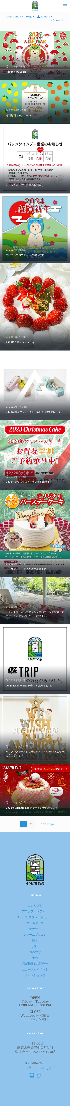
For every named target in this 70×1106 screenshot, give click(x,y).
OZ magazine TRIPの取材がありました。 (29, 685)
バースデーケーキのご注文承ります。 (27, 569)
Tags (29, 16)
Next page (47, 824)
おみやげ (35, 952)
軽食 (35, 940)
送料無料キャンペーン (18, 115)
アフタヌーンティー (35, 911)
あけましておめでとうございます (25, 255)
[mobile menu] (64, 6)
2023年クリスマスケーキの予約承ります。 (30, 481)
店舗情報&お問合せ (35, 964)
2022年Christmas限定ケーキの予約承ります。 (33, 807)
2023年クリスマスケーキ (20, 342)
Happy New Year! (16, 71)
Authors (45, 16)
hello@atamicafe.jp (35, 1067)
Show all (58, 20)
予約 (35, 958)
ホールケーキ (35, 923)
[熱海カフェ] (35, 6)
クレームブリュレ (35, 934)
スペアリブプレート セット (35, 917)
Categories (13, 16)
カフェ (35, 946)
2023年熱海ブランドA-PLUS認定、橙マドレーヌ (33, 412)
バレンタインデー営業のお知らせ (25, 185)
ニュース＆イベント (35, 969)
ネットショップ (35, 975)
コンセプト (35, 905)
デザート (35, 929)
